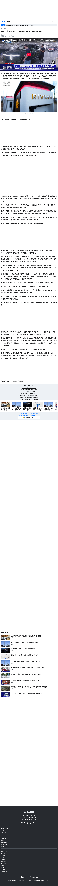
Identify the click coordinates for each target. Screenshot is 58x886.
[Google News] (36, 823)
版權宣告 (3, 846)
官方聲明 (3, 869)
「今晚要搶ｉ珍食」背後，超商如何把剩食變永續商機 (17, 25)
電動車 (3, 381)
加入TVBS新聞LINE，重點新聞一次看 (29, 415)
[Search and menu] (55, 21)
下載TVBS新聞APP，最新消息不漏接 (29, 413)
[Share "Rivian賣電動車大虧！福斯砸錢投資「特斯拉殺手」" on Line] (52, 21)
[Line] (24, 823)
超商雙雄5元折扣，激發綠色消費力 (29, 396)
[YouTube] (33, 823)
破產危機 (21, 381)
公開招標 (3, 865)
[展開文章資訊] (55, 35)
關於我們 (3, 831)
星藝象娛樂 (3, 861)
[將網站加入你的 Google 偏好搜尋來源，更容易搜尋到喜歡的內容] (29, 417)
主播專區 (3, 859)
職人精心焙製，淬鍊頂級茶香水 (29, 389)
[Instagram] (30, 823)
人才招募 (3, 857)
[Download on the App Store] (24, 876)
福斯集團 (15, 381)
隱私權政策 (3, 840)
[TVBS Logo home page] (6, 21)
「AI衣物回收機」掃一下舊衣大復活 (29, 399)
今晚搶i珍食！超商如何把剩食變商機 (29, 397)
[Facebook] (22, 823)
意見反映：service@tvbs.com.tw (29, 817)
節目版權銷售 (4, 863)
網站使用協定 (4, 844)
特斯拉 (8, 381)
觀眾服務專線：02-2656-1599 (29, 819)
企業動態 (3, 855)
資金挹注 (27, 381)
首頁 (2, 28)
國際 (5, 28)
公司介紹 (3, 853)
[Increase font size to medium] (50, 21)
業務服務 (3, 867)
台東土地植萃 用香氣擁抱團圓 (29, 388)
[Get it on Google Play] (33, 876)
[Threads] (27, 823)
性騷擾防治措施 (4, 842)
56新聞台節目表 (4, 833)
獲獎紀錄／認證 (4, 871)
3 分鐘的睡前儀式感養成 (29, 391)
